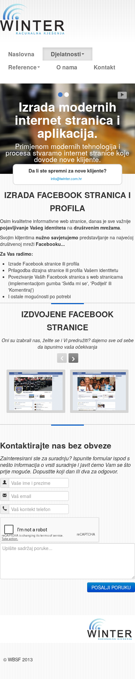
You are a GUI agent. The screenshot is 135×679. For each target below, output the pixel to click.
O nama (66, 67)
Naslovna (21, 54)
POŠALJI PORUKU (111, 587)
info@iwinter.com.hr (66, 178)
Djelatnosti (66, 54)
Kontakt (104, 67)
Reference (22, 67)
